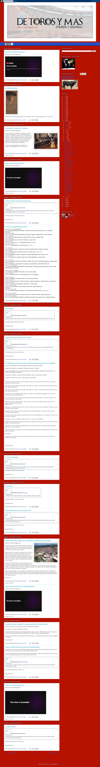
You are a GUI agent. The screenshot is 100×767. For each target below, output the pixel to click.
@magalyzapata (9, 664)
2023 (64, 101)
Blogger (59, 764)
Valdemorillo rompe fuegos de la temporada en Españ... (68, 176)
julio (66, 131)
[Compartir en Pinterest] (38, 80)
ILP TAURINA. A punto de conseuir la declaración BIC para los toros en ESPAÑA (30, 363)
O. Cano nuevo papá (11, 457)
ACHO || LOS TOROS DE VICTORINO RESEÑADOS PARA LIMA (68, 78)
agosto (66, 129)
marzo (66, 138)
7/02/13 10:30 (9, 663)
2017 (64, 113)
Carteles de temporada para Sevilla (16, 227)
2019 (64, 109)
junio (66, 133)
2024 (64, 99)
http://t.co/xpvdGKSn (15, 427)
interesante (10, 155)
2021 (64, 105)
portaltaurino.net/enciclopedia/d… (19, 468)
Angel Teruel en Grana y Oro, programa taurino (20, 586)
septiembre (67, 127)
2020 (64, 107)
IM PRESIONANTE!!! (11, 88)
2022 (64, 103)
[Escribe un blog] (33, 80)
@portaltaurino (21, 207)
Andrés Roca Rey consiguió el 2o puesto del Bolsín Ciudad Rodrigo (26, 624)
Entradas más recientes (11, 752)
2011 (64, 200)
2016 (64, 114)
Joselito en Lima (10, 727)
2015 (64, 116)
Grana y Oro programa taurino (14, 685)
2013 (64, 120)
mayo (66, 134)
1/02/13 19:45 (9, 735)
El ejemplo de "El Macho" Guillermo (16, 128)
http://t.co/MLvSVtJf (32, 419)
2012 (64, 199)
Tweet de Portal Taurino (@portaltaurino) (18, 201)
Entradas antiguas (53, 752)
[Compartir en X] (35, 80)
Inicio (33, 752)
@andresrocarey (23, 492)
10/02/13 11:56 (9, 494)
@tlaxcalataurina (23, 344)
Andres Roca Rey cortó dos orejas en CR (18, 510)
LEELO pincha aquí (23, 146)
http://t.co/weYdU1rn (49, 116)
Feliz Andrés (9, 486)
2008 (64, 206)
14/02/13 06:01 (9, 317)
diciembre (67, 122)
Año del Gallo (9, 308)
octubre (66, 125)
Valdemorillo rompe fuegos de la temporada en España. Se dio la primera (28, 540)
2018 (64, 111)
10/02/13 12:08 (9, 518)
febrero (66, 140)
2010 (64, 202)
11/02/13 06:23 (9, 465)
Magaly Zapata (73, 214)
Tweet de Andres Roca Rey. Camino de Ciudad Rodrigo (22, 647)
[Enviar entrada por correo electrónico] (30, 79)
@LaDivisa (23, 315)
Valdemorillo (11, 583)
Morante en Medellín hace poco (15, 52)
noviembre (67, 123)
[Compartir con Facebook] (36, 80)
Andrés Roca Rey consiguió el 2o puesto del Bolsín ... (69, 184)
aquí (23, 215)
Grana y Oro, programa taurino (14, 163)
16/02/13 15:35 (9, 209)
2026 (64, 96)
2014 (64, 118)
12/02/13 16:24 (9, 345)
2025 (64, 98)
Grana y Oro (11, 193)
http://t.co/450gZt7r (49, 436)
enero (66, 196)
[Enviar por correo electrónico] (32, 80)
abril (66, 136)
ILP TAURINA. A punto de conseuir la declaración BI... (69, 165)
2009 (64, 204)
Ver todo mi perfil (72, 217)
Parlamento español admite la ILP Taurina (18, 337)
